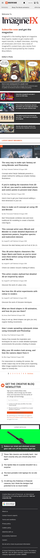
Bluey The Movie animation (20, 7)
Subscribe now (10, 29)
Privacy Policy (26, 417)
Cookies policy (6, 528)
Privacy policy (6, 523)
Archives (30, 373)
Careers (4, 540)
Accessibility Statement (9, 536)
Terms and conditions (9, 519)
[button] (37, 3)
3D (1, 146)
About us (5, 511)
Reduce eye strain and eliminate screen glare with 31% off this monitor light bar (19, 447)
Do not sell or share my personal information (16, 544)
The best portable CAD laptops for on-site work (20, 474)
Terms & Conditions (14, 417)
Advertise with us (7, 532)
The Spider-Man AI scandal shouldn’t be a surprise (20, 466)
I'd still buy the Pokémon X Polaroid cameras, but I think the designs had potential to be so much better (18, 483)
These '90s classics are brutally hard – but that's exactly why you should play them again (20, 456)
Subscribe (30, 2)
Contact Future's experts (9, 515)
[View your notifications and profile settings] (24, 3)
